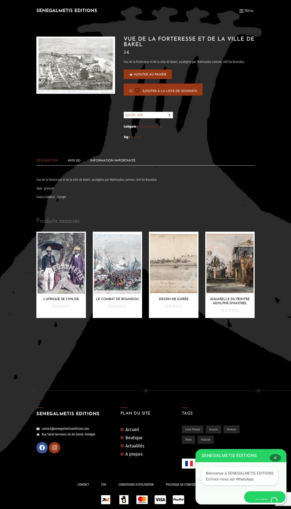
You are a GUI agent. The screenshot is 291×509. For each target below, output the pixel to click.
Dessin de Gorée (173, 299)
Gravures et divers (150, 127)
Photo (188, 439)
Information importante (112, 160)
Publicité (205, 439)
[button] (275, 458)
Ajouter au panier (150, 74)
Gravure (136, 137)
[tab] (47, 160)
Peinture (231, 429)
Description (47, 160)
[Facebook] (42, 447)
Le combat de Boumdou (117, 299)
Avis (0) (74, 160)
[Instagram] (54, 447)
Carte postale (192, 429)
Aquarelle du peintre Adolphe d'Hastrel (230, 301)
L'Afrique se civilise (61, 299)
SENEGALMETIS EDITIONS (66, 11)
